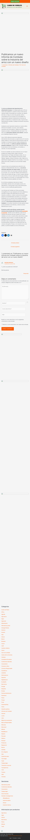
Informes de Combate (13, 65)
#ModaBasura (6, 798)
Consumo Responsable (6, 668)
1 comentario (4, 65)
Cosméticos (4, 670)
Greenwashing (4, 704)
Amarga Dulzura (5, 627)
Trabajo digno (4, 763)
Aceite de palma (6, 800)
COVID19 (3, 673)
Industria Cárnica (7, 805)
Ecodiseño (3, 682)
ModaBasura (4, 731)
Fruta (2, 702)
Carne (2, 650)
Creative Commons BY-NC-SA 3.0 (15, 835)
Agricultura (4, 616)
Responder (26, 273)
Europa (3, 691)
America (3, 630)
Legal (10, 838)
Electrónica (4, 684)
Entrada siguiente (15, 246)
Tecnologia (4, 758)
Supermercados (5, 756)
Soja (2, 754)
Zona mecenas (4, 793)
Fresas (3, 700)
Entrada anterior (15, 243)
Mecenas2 (3, 727)
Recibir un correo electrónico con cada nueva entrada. (15, 324)
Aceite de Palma (5, 609)
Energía (3, 686)
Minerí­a (3, 729)
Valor (2, 774)
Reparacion (4, 745)
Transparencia (4, 767)
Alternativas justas (5, 625)
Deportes (3, 677)
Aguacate (3, 621)
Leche (2, 715)
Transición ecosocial (6, 765)
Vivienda (3, 776)
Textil (2, 761)
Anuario (3, 632)
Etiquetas (3, 688)
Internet (3, 713)
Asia (2, 634)
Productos (3, 742)
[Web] (13, 315)
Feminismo (3, 695)
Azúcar (3, 636)
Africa (2, 612)
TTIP (2, 770)
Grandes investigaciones (7, 795)
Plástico (3, 738)
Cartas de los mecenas (6, 654)
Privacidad (15, 838)
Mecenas (3, 724)
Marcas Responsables (6, 722)
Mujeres (3, 733)
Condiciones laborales (6, 661)
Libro (2, 718)
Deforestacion (4, 675)
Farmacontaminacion (6, 693)
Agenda (3, 614)
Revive (3, 747)
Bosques (3, 641)
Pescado (3, 736)
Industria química (5, 709)
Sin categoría (4, 752)
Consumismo (4, 663)
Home (2, 706)
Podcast (3, 740)
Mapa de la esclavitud (6, 720)
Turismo (3, 772)
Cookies (19, 838)
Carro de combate (5, 652)
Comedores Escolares (6, 659)
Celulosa (3, 657)
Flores (2, 697)
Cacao (3, 643)
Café (2, 645)
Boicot (2, 639)
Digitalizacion (4, 679)
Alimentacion (4, 623)
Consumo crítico (5, 666)
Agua (2, 618)
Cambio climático (5, 648)
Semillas (3, 749)
